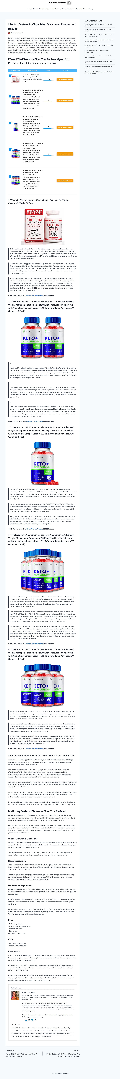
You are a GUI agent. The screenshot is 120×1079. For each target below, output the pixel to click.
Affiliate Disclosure (67, 9)
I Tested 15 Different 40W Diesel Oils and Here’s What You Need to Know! (21, 1053)
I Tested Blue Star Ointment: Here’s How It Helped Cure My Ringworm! (31, 1036)
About (35, 9)
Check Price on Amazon (65, 79)
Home (29, 9)
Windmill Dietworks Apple (23, 200)
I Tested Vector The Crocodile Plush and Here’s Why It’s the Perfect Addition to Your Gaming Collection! (41, 1033)
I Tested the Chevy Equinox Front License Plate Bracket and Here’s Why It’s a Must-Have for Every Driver (41, 1030)
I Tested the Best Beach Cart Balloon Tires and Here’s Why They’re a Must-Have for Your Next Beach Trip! (41, 1028)
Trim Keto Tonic (18, 301)
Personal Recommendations (49, 9)
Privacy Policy (88, 9)
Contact (79, 9)
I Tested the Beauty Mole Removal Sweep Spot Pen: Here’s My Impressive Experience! (63, 1053)
